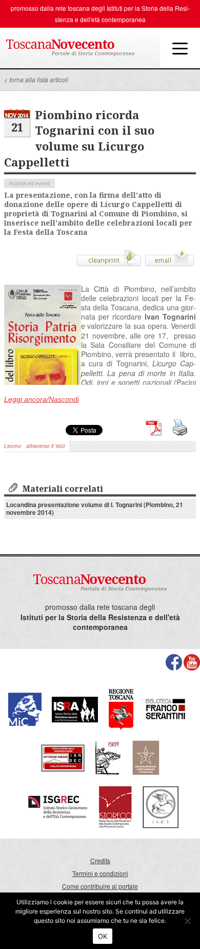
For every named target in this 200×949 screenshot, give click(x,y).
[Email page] (169, 261)
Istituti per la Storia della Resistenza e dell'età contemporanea (100, 622)
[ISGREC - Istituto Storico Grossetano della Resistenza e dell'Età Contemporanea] (57, 806)
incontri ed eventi (29, 183)
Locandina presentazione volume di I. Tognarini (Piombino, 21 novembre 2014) (94, 508)
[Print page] (109, 261)
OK (103, 936)
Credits (100, 860)
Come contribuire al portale (100, 886)
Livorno (13, 446)
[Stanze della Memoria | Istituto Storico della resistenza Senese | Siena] (63, 756)
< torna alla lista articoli (36, 79)
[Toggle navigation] (180, 48)
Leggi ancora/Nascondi (41, 399)
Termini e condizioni (100, 873)
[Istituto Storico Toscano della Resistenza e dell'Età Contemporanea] (160, 806)
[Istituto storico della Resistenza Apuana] (75, 708)
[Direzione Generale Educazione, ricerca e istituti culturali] (25, 708)
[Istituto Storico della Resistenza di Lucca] (145, 756)
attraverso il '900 (45, 446)
